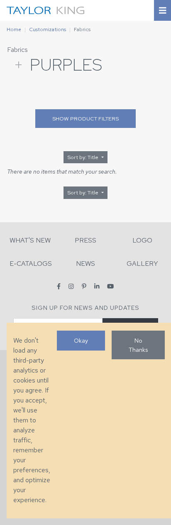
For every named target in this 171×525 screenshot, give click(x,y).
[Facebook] (59, 286)
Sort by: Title (83, 157)
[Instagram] (71, 286)
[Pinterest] (84, 286)
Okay (81, 340)
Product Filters (85, 118)
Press (85, 240)
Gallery (142, 263)
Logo (142, 240)
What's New (30, 240)
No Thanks (138, 344)
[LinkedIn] (97, 286)
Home (14, 29)
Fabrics (17, 49)
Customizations (47, 29)
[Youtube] (110, 286)
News (85, 263)
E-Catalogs (31, 263)
